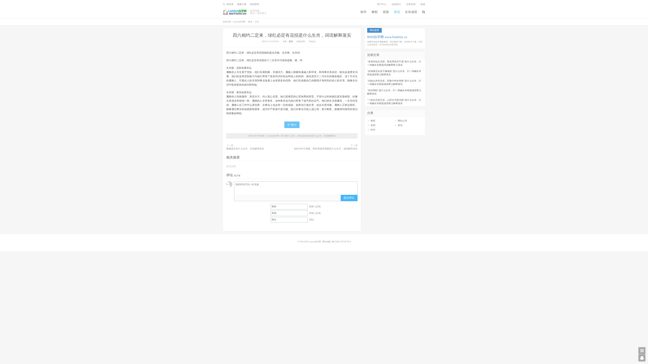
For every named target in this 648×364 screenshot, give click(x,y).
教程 (375, 12)
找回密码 (254, 4)
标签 (423, 4)
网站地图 (326, 241)
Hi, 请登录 (228, 4)
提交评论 (349, 197)
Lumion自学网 (234, 12)
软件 (363, 12)
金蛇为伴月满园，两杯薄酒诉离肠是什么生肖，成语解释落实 (326, 148)
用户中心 (381, 4)
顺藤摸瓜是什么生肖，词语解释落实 (245, 148)
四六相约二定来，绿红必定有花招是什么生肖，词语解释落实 (292, 35)
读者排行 (396, 4)
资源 (386, 12)
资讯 (397, 12)
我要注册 (241, 4)
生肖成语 (411, 12)
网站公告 (402, 120)
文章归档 (410, 4)
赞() (293, 125)
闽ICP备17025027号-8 (341, 241)
